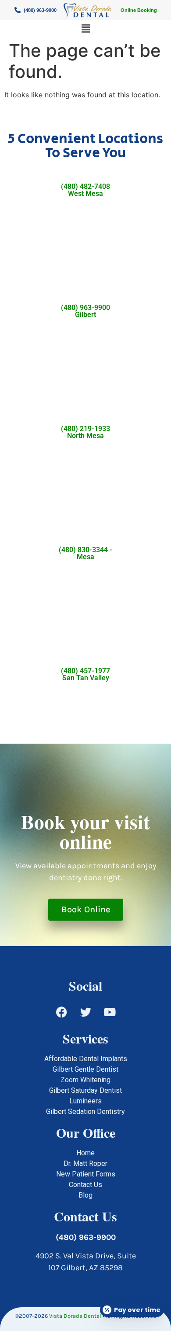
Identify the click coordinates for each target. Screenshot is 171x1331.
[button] (85, 28)
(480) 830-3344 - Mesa (85, 553)
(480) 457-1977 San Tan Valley (85, 674)
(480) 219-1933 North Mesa (85, 432)
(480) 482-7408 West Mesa (85, 190)
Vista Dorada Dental (75, 1316)
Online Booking (139, 10)
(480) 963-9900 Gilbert (85, 311)
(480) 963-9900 (86, 1237)
